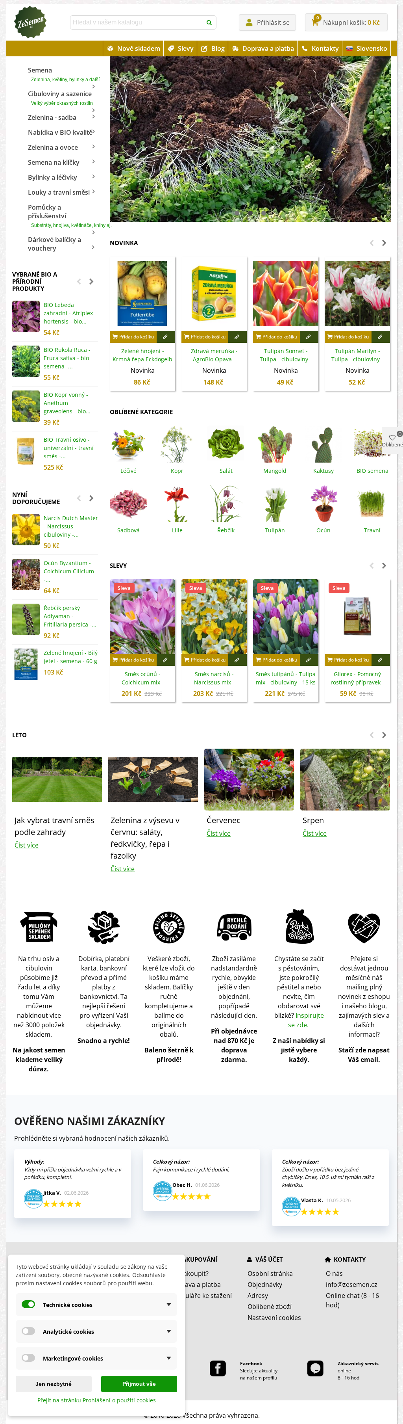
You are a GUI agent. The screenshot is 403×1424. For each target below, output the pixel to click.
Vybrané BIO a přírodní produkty (34, 281)
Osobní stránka (270, 1273)
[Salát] (225, 443)
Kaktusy (323, 470)
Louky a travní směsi (59, 192)
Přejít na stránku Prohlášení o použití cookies (96, 1400)
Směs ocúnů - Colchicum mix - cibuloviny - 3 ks (143, 682)
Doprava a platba (268, 48)
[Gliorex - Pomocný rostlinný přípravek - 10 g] (357, 616)
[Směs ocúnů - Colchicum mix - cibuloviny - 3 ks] (142, 616)
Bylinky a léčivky (52, 177)
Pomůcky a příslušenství (63, 215)
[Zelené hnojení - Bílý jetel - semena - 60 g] (26, 664)
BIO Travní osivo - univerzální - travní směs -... (69, 448)
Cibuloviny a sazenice (60, 97)
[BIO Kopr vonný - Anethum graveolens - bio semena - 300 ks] (26, 406)
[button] (79, 281)
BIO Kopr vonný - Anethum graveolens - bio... (67, 403)
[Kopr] (177, 443)
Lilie (177, 530)
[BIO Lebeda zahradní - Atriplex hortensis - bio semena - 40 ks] (26, 316)
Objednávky (265, 1284)
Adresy (258, 1295)
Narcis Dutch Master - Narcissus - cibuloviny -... (71, 526)
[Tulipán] (274, 503)
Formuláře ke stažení (201, 1295)
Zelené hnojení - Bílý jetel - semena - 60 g (71, 657)
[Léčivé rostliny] (128, 443)
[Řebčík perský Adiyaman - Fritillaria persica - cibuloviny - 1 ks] (26, 619)
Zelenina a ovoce (53, 147)
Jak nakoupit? (189, 1273)
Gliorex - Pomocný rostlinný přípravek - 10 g (357, 682)
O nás (334, 1273)
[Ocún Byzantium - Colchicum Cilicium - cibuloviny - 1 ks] (26, 574)
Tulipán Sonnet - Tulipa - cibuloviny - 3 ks (286, 359)
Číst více (27, 845)
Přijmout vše (139, 1384)
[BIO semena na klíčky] (372, 443)
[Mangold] (274, 443)
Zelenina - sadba (52, 117)
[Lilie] (177, 503)
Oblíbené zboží (270, 1306)
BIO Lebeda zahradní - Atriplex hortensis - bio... (68, 313)
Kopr (177, 470)
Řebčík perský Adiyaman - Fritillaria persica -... (70, 616)
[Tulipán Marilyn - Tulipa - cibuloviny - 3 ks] (357, 294)
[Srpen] (345, 779)
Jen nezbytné (53, 1384)
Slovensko (372, 48)
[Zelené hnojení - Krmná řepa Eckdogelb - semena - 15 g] (142, 294)
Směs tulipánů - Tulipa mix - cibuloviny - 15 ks (286, 678)
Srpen (313, 820)
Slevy (186, 48)
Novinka (124, 243)
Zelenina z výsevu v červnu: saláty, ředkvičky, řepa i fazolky (145, 838)
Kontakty (325, 48)
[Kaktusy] (323, 443)
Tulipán (275, 530)
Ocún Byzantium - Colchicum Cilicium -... (69, 571)
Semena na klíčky (53, 162)
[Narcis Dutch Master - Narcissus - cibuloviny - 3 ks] (26, 529)
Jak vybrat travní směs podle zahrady (54, 826)
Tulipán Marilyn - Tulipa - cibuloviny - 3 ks (357, 359)
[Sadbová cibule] (128, 503)
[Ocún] (323, 503)
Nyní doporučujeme (36, 498)
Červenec (223, 820)
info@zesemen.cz (351, 1284)
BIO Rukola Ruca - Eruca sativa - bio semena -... (67, 358)
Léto (19, 735)
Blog (218, 48)
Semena (63, 74)
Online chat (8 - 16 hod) (352, 1300)
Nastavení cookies (274, 1317)
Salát (226, 470)
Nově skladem (138, 48)
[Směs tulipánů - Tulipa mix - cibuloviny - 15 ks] (285, 616)
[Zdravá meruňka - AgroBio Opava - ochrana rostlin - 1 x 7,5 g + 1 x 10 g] (214, 294)
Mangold (275, 470)
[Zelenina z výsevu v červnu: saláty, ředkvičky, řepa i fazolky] (153, 779)
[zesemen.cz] (30, 22)
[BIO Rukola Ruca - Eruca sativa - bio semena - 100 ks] (26, 361)
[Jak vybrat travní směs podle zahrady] (57, 779)
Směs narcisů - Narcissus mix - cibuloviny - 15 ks (214, 682)
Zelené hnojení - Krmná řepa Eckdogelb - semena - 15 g (142, 359)
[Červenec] (249, 779)
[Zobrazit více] (166, 337)
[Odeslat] (209, 22)
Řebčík (226, 530)
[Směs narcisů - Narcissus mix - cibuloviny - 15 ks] (214, 616)
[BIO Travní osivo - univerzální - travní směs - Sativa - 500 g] (26, 451)
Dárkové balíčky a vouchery (54, 244)
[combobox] (136, 22)
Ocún (323, 530)
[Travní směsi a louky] (372, 503)
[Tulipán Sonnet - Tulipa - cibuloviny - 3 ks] (285, 294)
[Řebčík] (225, 503)
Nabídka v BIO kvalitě (60, 132)
